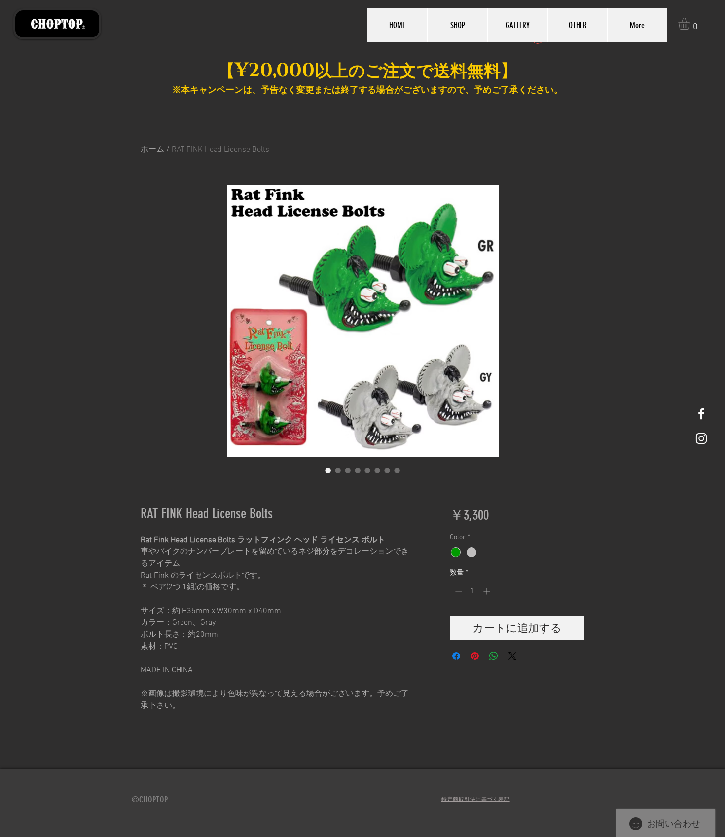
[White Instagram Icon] (701, 438)
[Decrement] (457, 591)
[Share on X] (512, 656)
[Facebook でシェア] (456, 656)
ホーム (152, 150)
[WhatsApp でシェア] (494, 656)
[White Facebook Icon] (701, 413)
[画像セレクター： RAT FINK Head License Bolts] (328, 470)
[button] (691, 24)
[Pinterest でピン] (475, 656)
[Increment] (487, 591)
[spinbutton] (472, 591)
